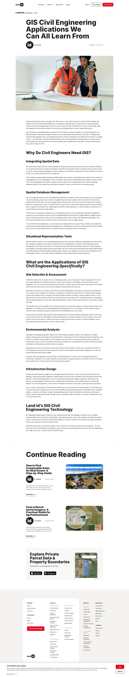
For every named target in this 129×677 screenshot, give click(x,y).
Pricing (68, 4)
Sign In (87, 4)
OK (120, 667)
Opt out (120, 671)
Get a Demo (96, 4)
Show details (10, 674)
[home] (19, 5)
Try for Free (108, 4)
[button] (41, 5)
